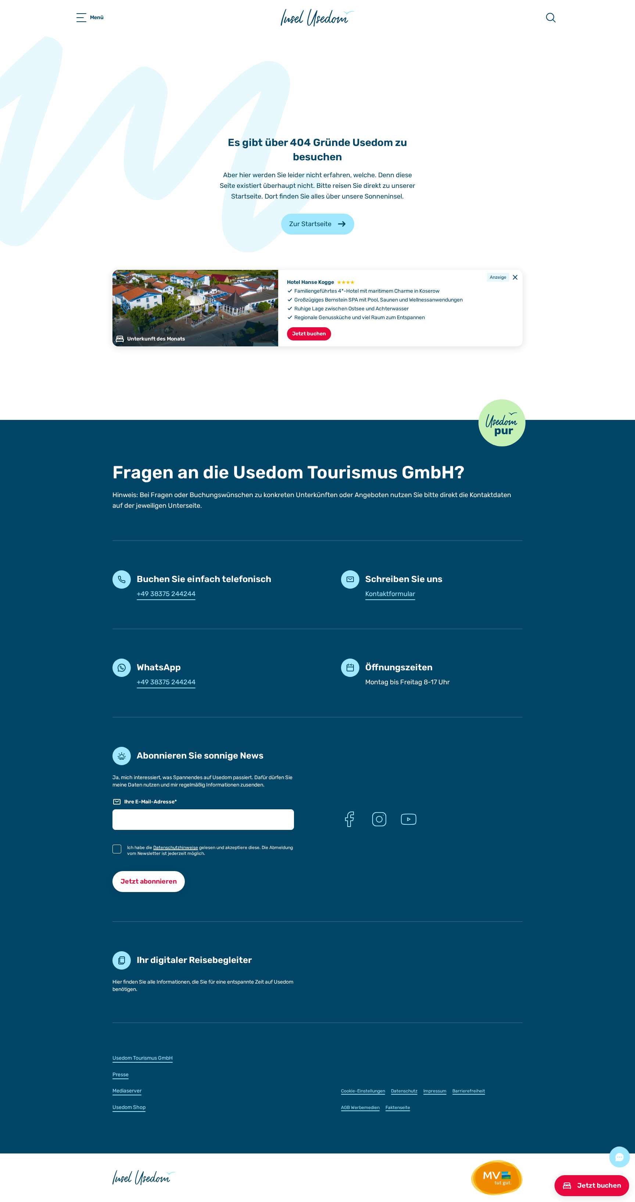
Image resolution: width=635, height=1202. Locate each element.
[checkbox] (116, 849)
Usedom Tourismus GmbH (142, 1058)
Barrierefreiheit (468, 1091)
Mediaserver (126, 1091)
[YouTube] (408, 819)
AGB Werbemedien (360, 1107)
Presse (120, 1074)
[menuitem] (203, 1057)
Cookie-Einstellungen (363, 1091)
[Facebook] (350, 819)
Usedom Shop (129, 1107)
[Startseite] (317, 17)
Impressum (434, 1091)
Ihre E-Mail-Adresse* (150, 802)
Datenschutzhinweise (175, 847)
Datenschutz (404, 1091)
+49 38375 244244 (166, 594)
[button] (501, 422)
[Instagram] (379, 819)
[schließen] (515, 277)
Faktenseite (397, 1107)
